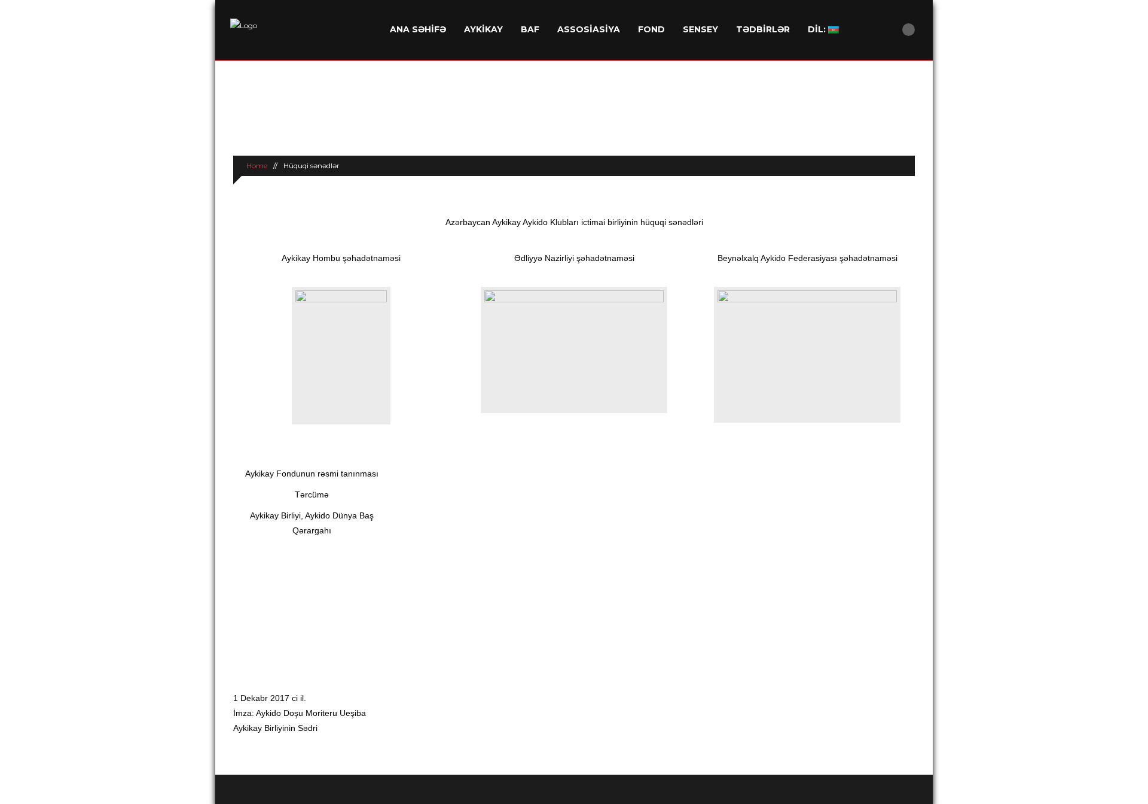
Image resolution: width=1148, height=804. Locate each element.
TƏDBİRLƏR (763, 29)
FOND (651, 29)
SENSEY (700, 29)
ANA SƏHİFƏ (418, 29)
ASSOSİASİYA (588, 29)
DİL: (818, 29)
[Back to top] (574, 789)
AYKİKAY (483, 29)
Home (256, 165)
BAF (530, 29)
